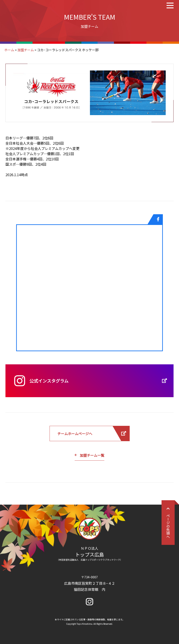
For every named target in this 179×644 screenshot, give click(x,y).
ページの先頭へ (168, 526)
